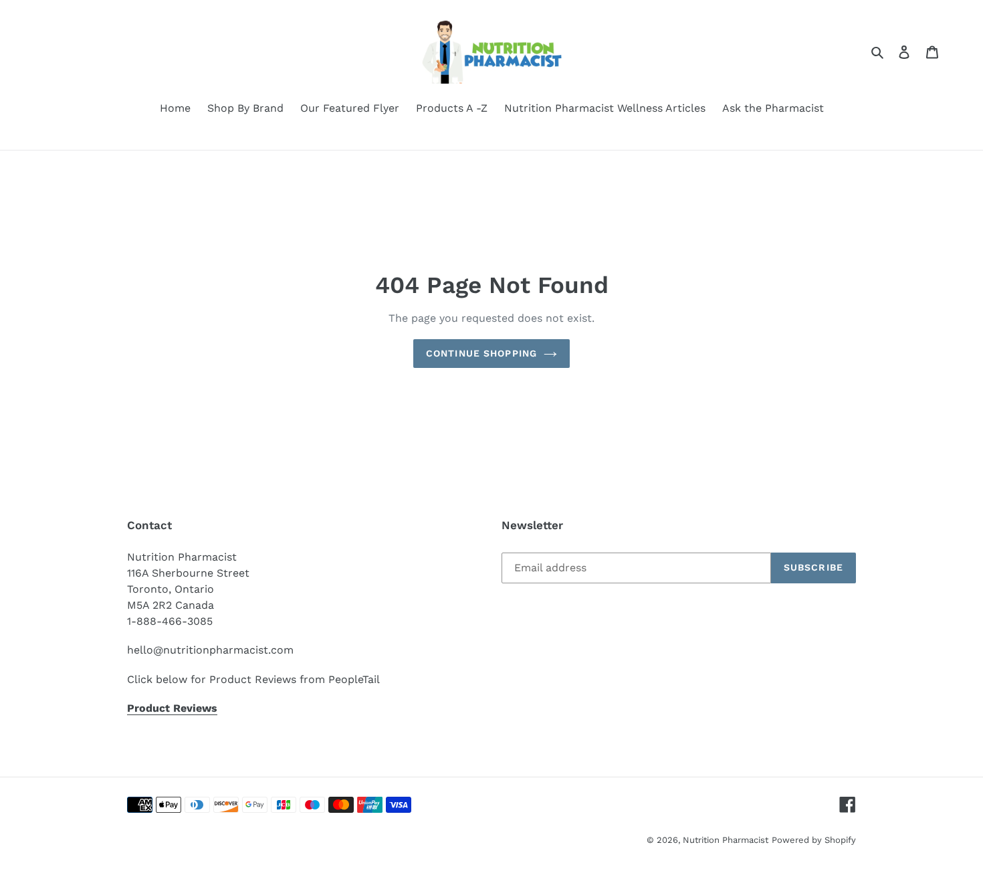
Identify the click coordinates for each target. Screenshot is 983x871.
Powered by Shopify (814, 840)
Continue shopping (481, 353)
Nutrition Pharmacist (725, 840)
